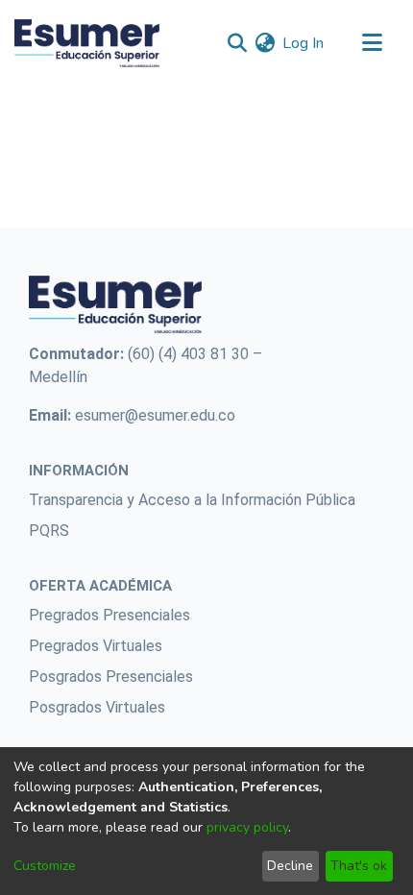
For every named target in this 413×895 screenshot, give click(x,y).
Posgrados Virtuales (97, 707)
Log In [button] (304, 43)
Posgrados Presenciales (111, 676)
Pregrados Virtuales (95, 646)
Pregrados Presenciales (109, 615)
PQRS (49, 530)
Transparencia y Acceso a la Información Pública (192, 500)
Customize (44, 866)
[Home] (86, 43)
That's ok (358, 866)
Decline (290, 866)
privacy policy (247, 827)
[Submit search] (237, 43)
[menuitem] (265, 43)
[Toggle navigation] (372, 43)
